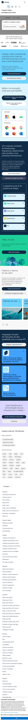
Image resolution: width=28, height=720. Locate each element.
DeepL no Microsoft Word (9, 611)
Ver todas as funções (7, 562)
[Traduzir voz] (15, 6)
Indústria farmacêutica (8, 585)
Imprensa (4, 694)
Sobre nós (5, 681)
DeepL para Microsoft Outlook (10, 608)
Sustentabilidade (6, 684)
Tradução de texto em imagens (10, 551)
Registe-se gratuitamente (14, 344)
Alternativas (5, 559)
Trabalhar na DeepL (7, 692)
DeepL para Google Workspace (10, 616)
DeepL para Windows (7, 603)
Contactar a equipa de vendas (14, 178)
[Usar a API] (19, 6)
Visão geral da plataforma (9, 494)
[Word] (7, 133)
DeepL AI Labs (6, 674)
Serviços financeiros (7, 582)
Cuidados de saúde (7, 588)
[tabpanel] (14, 25)
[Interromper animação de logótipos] (25, 49)
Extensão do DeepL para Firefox (10, 621)
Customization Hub (7, 528)
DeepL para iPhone (7, 600)
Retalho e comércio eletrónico (10, 574)
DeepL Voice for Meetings (9, 508)
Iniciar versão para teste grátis (14, 417)
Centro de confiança (7, 652)
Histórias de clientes (7, 647)
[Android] (21, 117)
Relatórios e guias (7, 658)
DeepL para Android (7, 597)
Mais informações (14, 252)
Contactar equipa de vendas (9, 686)
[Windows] (7, 117)
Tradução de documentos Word (10, 543)
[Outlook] (21, 133)
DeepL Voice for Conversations (10, 510)
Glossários (5, 554)
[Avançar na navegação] (6, 324)
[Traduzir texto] (8, 6)
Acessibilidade (6, 531)
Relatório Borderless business (10, 661)
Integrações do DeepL (8, 629)
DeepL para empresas (8, 569)
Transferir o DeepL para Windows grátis (14, 97)
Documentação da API (8, 642)
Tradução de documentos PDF (10, 540)
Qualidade (5, 525)
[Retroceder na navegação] (3, 324)
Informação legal (6, 697)
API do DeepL (6, 500)
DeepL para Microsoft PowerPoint (11, 613)
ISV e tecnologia (6, 590)
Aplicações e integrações (8, 513)
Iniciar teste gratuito (14, 173)
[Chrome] (7, 127)
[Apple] (14, 117)
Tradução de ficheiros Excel (9, 548)
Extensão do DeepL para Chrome (10, 605)
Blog (3, 639)
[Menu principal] (25, 2)
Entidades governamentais (9, 580)
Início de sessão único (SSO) (9, 556)
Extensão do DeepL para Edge (10, 624)
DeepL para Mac (6, 619)
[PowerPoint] (14, 133)
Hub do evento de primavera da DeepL (12, 663)
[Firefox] (14, 127)
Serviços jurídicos (6, 571)
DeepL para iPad (6, 627)
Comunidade (5, 644)
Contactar (14, 421)
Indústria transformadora (8, 577)
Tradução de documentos (9, 538)
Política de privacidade (8, 666)
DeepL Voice (5, 505)
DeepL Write (5, 502)
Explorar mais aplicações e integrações (14, 103)
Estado (4, 671)
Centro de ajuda (6, 636)
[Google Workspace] (21, 127)
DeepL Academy (6, 655)
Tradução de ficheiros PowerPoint (11, 546)
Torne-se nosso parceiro (8, 689)
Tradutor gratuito (6, 497)
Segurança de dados (7, 523)
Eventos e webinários (7, 650)
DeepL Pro (5, 516)
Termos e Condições (7, 669)
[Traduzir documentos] (12, 6)
